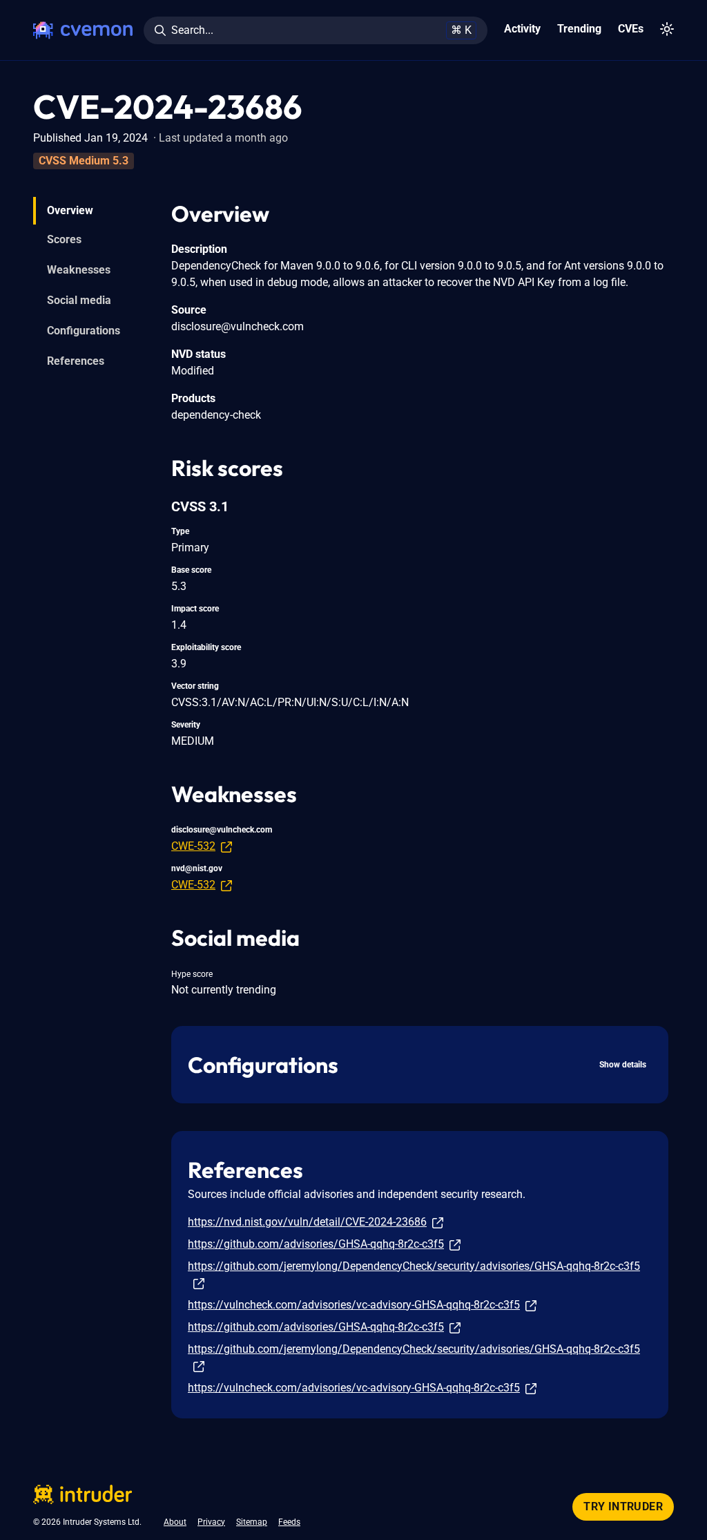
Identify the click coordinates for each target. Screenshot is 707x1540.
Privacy (211, 1522)
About (175, 1522)
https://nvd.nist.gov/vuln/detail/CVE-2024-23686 (307, 1221)
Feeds (289, 1522)
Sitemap (251, 1522)
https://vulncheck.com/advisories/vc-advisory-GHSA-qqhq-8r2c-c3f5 (354, 1304)
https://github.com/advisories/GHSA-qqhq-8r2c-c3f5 (316, 1244)
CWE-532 (193, 846)
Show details (622, 1065)
